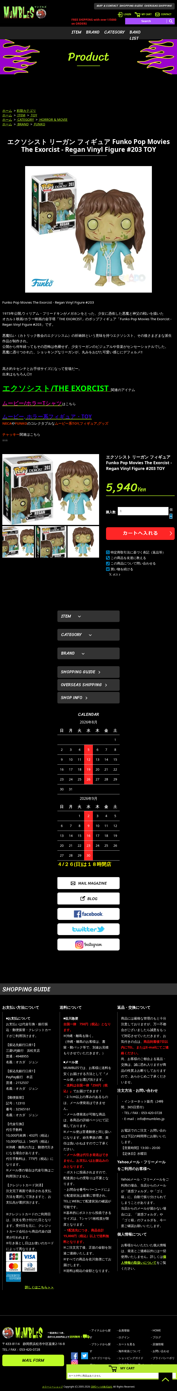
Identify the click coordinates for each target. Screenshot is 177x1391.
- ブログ (156, 1337)
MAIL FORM (33, 1360)
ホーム (7, 110)
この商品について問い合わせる (133, 563)
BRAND (93, 32)
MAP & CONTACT (107, 5)
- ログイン (123, 1337)
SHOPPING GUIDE (131, 5)
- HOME (156, 1330)
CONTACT (166, 14)
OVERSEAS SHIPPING (158, 5)
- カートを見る (126, 1344)
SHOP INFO (71, 697)
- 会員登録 (123, 1330)
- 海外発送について (129, 1351)
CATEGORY (114, 32)
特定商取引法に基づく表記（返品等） (138, 552)
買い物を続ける (122, 569)
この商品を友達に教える (128, 558)
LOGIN (127, 14)
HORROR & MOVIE (53, 119)
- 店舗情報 (157, 1344)
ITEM (76, 32)
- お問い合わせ (160, 1351)
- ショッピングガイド (130, 1358)
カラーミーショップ (52, 1386)
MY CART (147, 14)
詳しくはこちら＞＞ (39, 1287)
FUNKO (39, 124)
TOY (33, 115)
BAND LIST (135, 35)
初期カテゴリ (26, 110)
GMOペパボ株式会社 (101, 1386)
